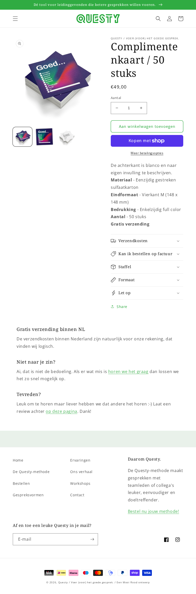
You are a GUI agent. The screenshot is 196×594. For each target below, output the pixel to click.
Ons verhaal (81, 471)
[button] (15, 18)
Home (18, 460)
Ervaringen (80, 460)
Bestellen (21, 483)
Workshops (80, 483)
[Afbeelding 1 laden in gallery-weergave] (22, 136)
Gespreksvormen (28, 494)
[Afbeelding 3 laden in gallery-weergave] (66, 136)
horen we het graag (128, 371)
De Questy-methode (31, 471)
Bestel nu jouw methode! (153, 511)
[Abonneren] (92, 539)
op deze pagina (61, 411)
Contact (77, 494)
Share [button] (122, 306)
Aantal (116, 97)
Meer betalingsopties (147, 153)
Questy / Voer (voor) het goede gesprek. (86, 582)
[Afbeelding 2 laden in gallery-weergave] (44, 136)
